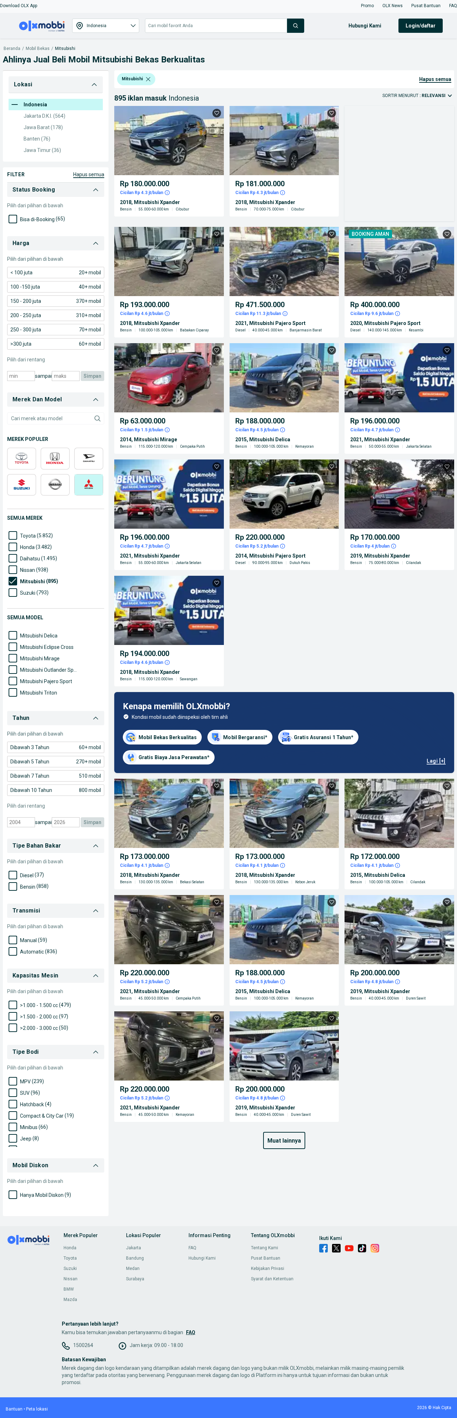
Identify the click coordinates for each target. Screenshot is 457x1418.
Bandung (135, 1258)
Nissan (70, 1278)
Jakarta (133, 1247)
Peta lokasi (37, 1409)
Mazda (70, 1299)
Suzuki (70, 1268)
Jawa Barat (43, 127)
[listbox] (148, 79)
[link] (55, 272)
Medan (133, 1268)
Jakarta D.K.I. (44, 116)
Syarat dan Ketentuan (272, 1278)
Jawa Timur (42, 150)
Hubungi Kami (202, 1258)
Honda (70, 1247)
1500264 (83, 1345)
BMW (69, 1289)
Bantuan (14, 1409)
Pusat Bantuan (265, 1258)
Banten (37, 139)
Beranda (12, 48)
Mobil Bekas (38, 48)
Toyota (70, 1258)
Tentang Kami (264, 1247)
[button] (18, 6)
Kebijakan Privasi (267, 1268)
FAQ (192, 1247)
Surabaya (135, 1278)
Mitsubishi (65, 48)
